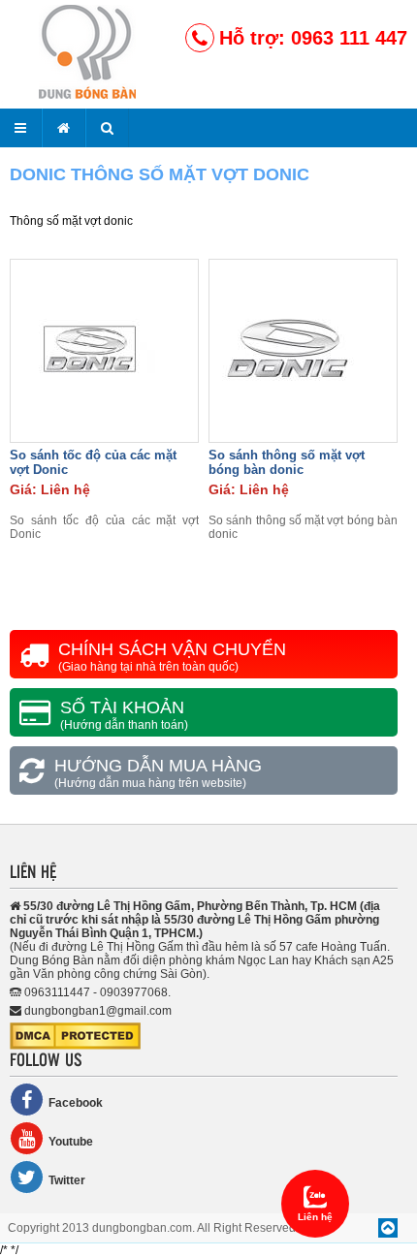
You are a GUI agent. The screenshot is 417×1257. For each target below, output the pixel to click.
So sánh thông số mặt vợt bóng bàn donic (286, 462)
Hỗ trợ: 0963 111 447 (313, 37)
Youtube (70, 1141)
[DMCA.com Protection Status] (75, 1046)
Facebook (75, 1103)
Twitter (66, 1180)
